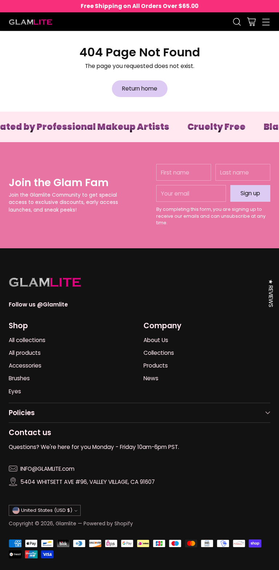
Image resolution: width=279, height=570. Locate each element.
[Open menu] (265, 21)
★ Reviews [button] (271, 293)
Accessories (25, 365)
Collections (158, 353)
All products (25, 353)
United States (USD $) (46, 510)
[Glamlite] (30, 22)
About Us (155, 340)
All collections (27, 340)
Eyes (15, 391)
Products (155, 365)
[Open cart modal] (251, 21)
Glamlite (66, 523)
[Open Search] (236, 21)
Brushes (19, 378)
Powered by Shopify (108, 523)
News (150, 378)
